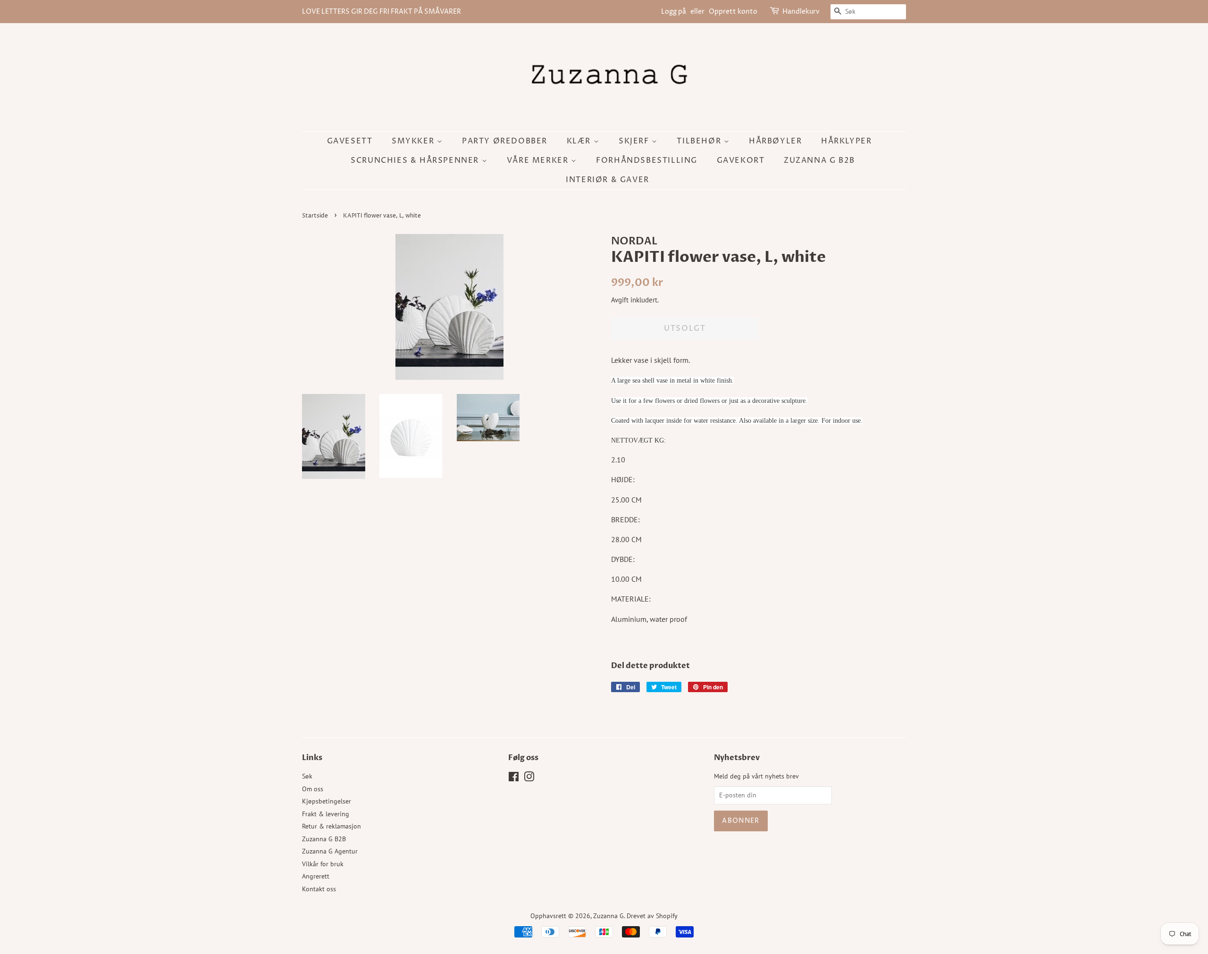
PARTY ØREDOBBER (504, 141)
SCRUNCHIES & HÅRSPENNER (416, 160)
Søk (307, 776)
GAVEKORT (741, 160)
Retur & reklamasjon (331, 826)
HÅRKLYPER (846, 141)
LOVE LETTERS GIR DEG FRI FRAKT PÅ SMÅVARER (381, 11)
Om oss (312, 789)
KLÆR (580, 141)
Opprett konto (733, 11)
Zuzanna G (608, 916)
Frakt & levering (325, 814)
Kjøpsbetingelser (326, 801)
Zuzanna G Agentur (330, 851)
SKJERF (635, 141)
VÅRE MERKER (539, 160)
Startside (315, 216)
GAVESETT (350, 141)
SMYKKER (414, 141)
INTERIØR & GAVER (607, 180)
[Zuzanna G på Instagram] (529, 778)
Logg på (673, 11)
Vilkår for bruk (323, 864)
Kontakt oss (319, 889)
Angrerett (315, 876)
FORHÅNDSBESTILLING (646, 160)
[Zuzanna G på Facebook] (513, 778)
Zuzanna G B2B (819, 160)
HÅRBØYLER (775, 141)
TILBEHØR (700, 141)
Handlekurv (801, 11)
